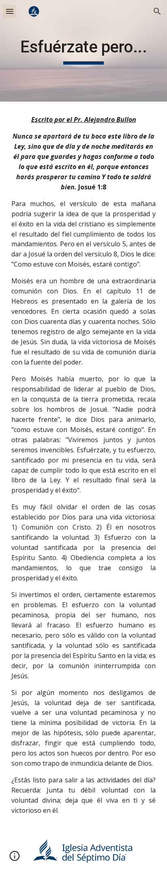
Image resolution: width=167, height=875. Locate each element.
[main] (83, 51)
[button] (9, 11)
